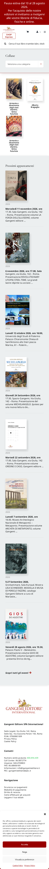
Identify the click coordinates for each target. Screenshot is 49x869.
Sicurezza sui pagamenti (15, 787)
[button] (45, 814)
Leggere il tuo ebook (13, 797)
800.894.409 (32, 758)
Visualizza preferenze (24, 859)
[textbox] (22, 64)
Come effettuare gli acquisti (17, 795)
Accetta (24, 844)
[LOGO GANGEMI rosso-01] (9, 25)
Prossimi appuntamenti (19, 166)
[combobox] (24, 64)
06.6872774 (21, 760)
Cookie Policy (18, 865)
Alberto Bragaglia (35, 106)
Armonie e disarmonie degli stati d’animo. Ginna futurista (14, 108)
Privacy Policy (29, 865)
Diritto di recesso (12, 792)
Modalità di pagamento (15, 789)
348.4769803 (19, 763)
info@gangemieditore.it (28, 768)
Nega (24, 852)
